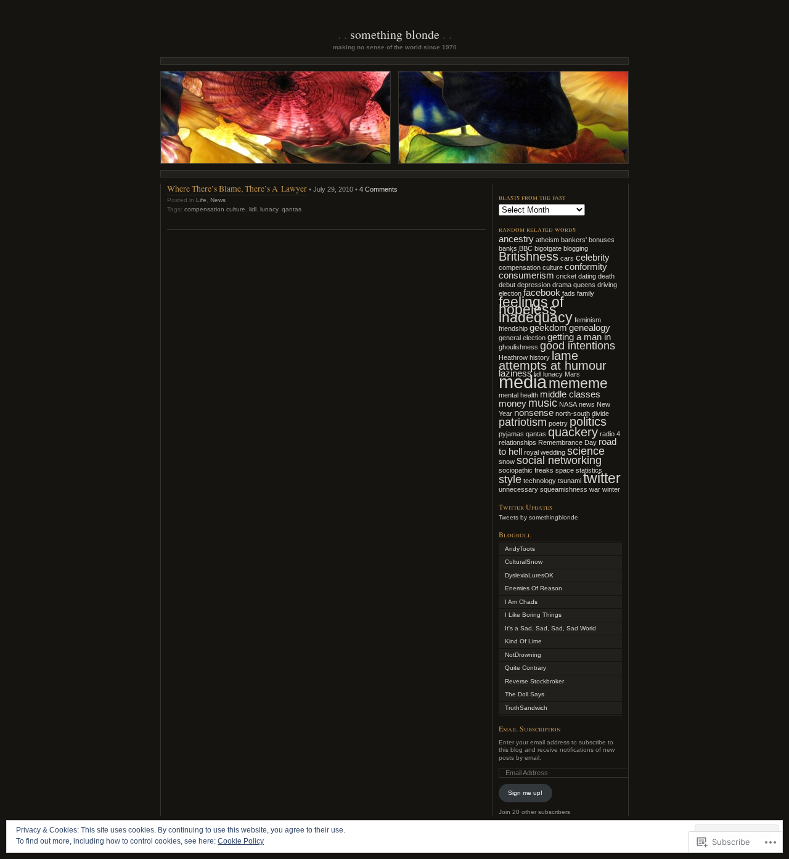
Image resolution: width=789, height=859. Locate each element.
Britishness (528, 256)
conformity (586, 267)
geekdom (548, 328)
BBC (526, 248)
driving (607, 284)
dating (587, 276)
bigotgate (548, 248)
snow (507, 461)
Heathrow (513, 357)
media (523, 382)
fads (568, 293)
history (539, 357)
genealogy (589, 328)
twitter (602, 478)
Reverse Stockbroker (534, 681)
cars (567, 258)
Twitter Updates (525, 506)
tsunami (569, 480)
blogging (575, 248)
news (587, 404)
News (218, 200)
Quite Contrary (525, 667)
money (512, 404)
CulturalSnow (523, 561)
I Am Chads (521, 601)
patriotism (523, 422)
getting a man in (579, 337)
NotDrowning (523, 654)
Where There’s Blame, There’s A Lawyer (237, 188)
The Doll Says (524, 694)
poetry (558, 423)
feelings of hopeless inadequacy (536, 309)
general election (522, 337)
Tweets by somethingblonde (538, 517)
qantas (291, 209)
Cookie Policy (241, 841)
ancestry (516, 239)
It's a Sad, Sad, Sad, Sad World (550, 628)
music (542, 403)
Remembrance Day (567, 442)
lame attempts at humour (553, 361)
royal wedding (544, 452)
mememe (578, 383)
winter (611, 489)
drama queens (573, 284)
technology (539, 480)
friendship (513, 328)
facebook (541, 293)
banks (508, 248)
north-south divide (582, 413)
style (510, 479)
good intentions (577, 346)
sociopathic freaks (526, 470)
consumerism (526, 275)
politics (588, 421)
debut (507, 284)
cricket (566, 276)
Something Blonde (394, 34)
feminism (587, 320)
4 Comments (378, 189)
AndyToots (520, 548)
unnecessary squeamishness (543, 489)
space (564, 470)
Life (201, 200)
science (586, 451)
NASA (568, 404)
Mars (572, 374)
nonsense (534, 413)
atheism (547, 239)
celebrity (593, 258)
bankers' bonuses (588, 239)
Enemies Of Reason (533, 588)
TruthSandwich (526, 707)
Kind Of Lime (523, 641)
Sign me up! (525, 792)
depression (533, 284)
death (606, 276)
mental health (518, 395)
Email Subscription (530, 728)
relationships (517, 442)
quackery (573, 432)
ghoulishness (518, 347)
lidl (252, 209)
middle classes (570, 394)
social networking (559, 460)
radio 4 (610, 434)
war (594, 489)
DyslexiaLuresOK (529, 575)
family (585, 293)
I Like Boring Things (533, 614)
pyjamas (511, 434)
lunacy (269, 209)
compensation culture (214, 209)
